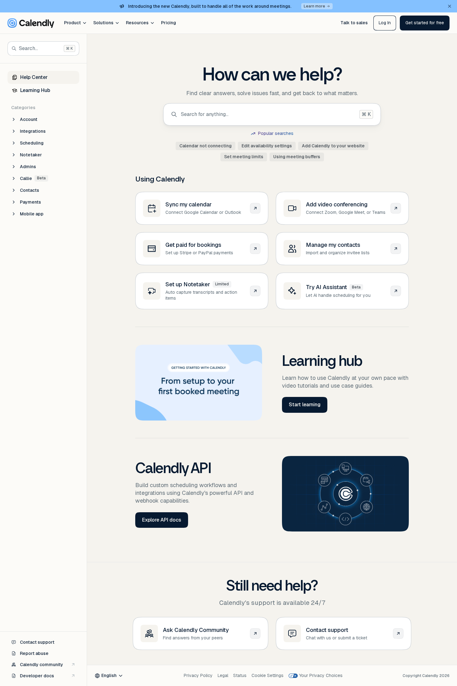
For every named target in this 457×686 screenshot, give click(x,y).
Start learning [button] (305, 404)
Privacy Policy (198, 675)
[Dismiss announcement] (450, 6)
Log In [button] (385, 22)
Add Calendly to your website (333, 146)
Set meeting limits (243, 156)
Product (72, 22)
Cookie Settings (268, 675)
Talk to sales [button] (354, 22)
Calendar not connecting (205, 146)
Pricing (168, 22)
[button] (425, 23)
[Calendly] (30, 23)
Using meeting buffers (296, 156)
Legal (223, 675)
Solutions (103, 22)
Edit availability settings (267, 146)
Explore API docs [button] (161, 520)
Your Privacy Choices (321, 675)
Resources (137, 22)
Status (240, 675)
